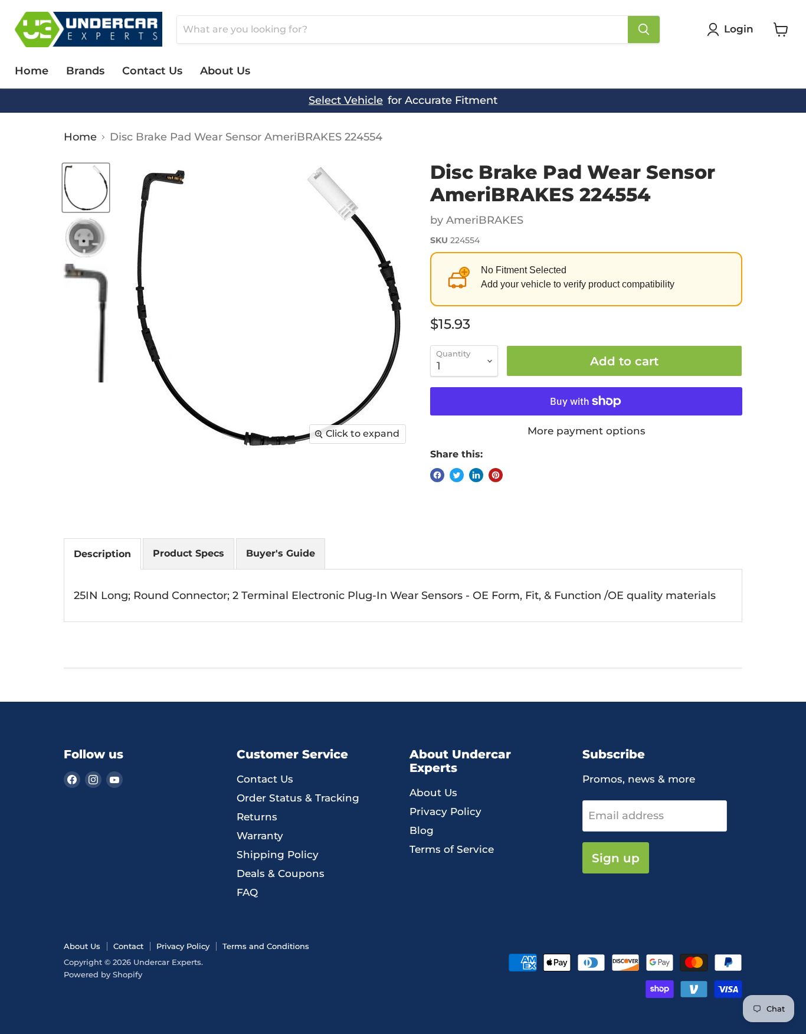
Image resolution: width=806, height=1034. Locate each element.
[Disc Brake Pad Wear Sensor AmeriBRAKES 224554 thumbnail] (86, 187)
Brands (85, 70)
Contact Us (152, 70)
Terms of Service (451, 849)
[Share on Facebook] (437, 475)
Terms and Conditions (265, 946)
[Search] (644, 29)
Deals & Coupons (281, 873)
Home (31, 70)
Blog (421, 830)
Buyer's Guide (280, 553)
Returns (257, 817)
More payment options (586, 431)
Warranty (260, 836)
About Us (225, 70)
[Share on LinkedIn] (476, 475)
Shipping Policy (278, 854)
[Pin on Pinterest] (496, 475)
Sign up (616, 857)
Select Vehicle (346, 100)
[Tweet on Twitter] (457, 475)
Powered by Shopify (103, 974)
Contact (128, 946)
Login (738, 29)
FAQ (247, 892)
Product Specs (188, 553)
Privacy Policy (445, 811)
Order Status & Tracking (298, 798)
